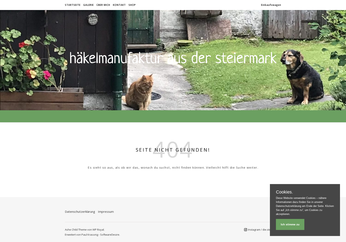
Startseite (72, 5)
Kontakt (119, 5)
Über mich (103, 5)
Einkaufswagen (271, 5)
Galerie (88, 5)
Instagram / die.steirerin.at (264, 229)
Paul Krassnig (89, 234)
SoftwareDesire (109, 234)
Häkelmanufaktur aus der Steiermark (173, 58)
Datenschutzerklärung (80, 212)
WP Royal (98, 229)
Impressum (106, 212)
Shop (132, 5)
